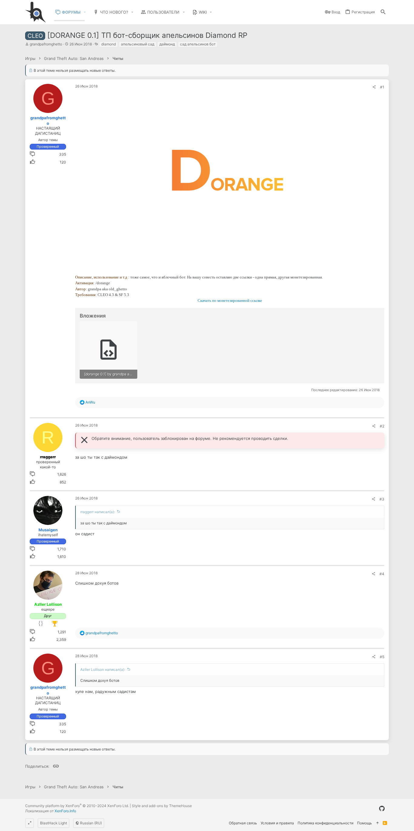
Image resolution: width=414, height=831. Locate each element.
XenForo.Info (65, 811)
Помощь (364, 823)
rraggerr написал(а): (97, 511)
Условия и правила (277, 823)
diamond (108, 44)
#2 (382, 426)
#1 (382, 87)
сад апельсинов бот (197, 44)
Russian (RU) (90, 823)
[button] (84, 12)
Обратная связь (243, 823)
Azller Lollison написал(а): (102, 669)
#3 (381, 499)
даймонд (167, 44)
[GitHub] (382, 808)
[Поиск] (383, 12)
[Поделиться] (374, 87)
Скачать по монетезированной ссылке (230, 300)
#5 (382, 657)
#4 (381, 574)
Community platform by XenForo (77, 805)
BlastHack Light (53, 823)
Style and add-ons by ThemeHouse (162, 805)
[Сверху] (377, 823)
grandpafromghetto (46, 44)
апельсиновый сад (137, 44)
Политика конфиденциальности (325, 823)
